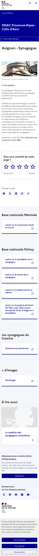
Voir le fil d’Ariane (7, 13)
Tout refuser (20, 546)
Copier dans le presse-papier (28, 193)
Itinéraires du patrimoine (17, 348)
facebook (16, 494)
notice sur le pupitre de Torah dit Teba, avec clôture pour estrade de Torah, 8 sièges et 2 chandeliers (19, 309)
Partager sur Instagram (22, 193)
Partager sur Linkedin (16, 193)
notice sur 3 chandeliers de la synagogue (19, 260)
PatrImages (10, 380)
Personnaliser (19, 552)
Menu (36, 3)
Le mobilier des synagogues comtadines (17, 434)
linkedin (10, 494)
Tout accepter (19, 540)
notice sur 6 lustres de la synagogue (16, 276)
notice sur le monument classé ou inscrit (19, 226)
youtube (28, 494)
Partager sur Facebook (4, 193)
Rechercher (30, 3)
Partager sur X (10, 193)
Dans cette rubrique (11, 39)
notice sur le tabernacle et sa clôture (18, 291)
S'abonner (19, 476)
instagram (22, 494)
